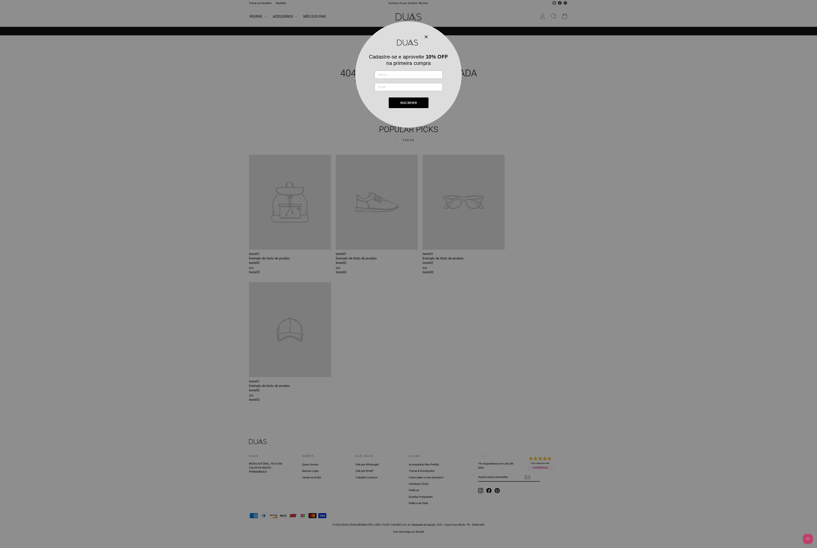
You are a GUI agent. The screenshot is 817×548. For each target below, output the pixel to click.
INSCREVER (408, 103)
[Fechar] (426, 36)
